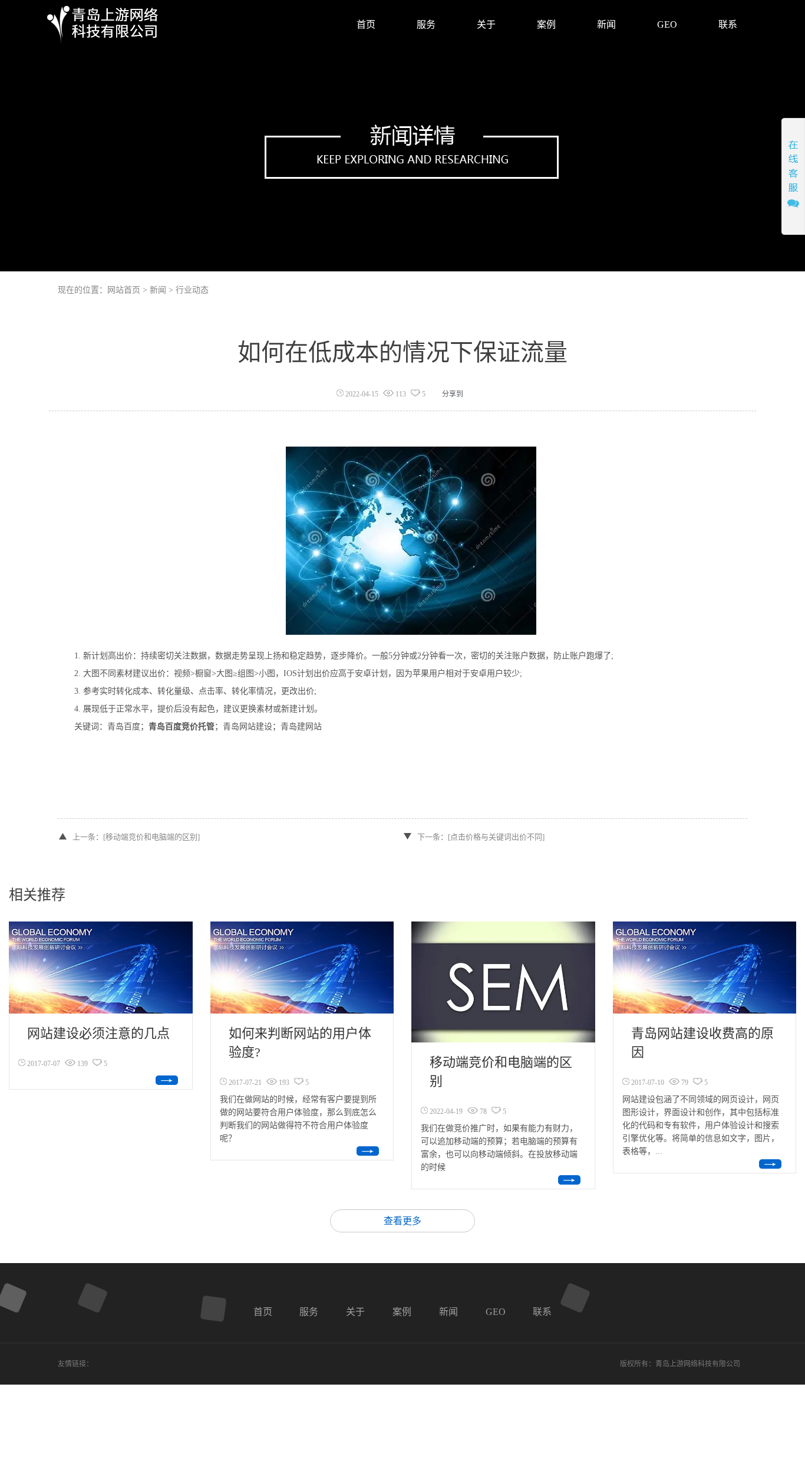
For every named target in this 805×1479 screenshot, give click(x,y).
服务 (308, 1312)
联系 (542, 1312)
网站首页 (123, 290)
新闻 (448, 1312)
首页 (262, 1312)
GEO (496, 1312)
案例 (401, 1312)
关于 (355, 1312)
